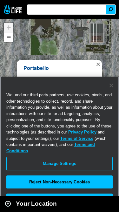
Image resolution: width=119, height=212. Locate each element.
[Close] (111, 85)
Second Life (13, 9)
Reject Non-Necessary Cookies (59, 182)
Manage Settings (59, 163)
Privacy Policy (82, 132)
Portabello (36, 68)
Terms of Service (76, 138)
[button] (98, 64)
